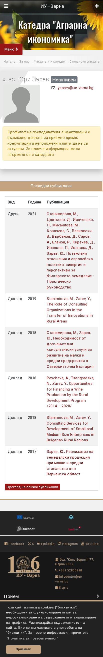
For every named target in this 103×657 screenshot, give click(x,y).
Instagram (69, 544)
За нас (24, 61)
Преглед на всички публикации (32, 487)
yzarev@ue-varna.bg (76, 88)
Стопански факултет (85, 61)
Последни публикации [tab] (51, 186)
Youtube (91, 544)
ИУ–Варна (51, 6)
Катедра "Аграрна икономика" (52, 32)
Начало (9, 61)
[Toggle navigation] (6, 6)
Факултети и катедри (50, 61)
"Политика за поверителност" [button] (32, 638)
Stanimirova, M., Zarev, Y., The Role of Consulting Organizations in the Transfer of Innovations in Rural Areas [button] (70, 309)
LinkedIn (47, 544)
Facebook (16, 544)
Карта (63, 587)
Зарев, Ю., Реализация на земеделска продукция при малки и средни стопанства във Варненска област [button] (70, 462)
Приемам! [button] (24, 649)
